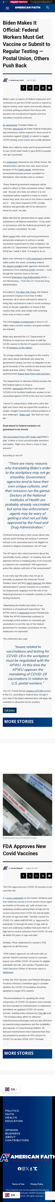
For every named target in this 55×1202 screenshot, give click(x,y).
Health (11, 1117)
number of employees (23, 321)
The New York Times (26, 292)
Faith (9, 1114)
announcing (18, 388)
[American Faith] (6, 80)
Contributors (17, 1140)
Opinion (11, 1130)
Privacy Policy (36, 1184)
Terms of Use (18, 1184)
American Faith (17, 80)
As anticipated (10, 125)
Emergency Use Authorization (26, 277)
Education (14, 1121)
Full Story (10, 710)
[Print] (43, 88)
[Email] (36, 88)
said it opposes (34, 583)
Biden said (25, 414)
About (10, 1137)
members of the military (20, 347)
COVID (25, 136)
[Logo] (27, 8)
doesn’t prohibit (14, 266)
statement (12, 162)
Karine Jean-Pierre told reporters (34, 373)
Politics (12, 1110)
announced (18, 128)
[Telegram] (49, 88)
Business (12, 1133)
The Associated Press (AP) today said (22, 436)
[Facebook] (23, 88)
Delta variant (24, 169)
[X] (30, 88)
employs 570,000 (34, 691)
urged (12, 236)
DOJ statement (34, 258)
